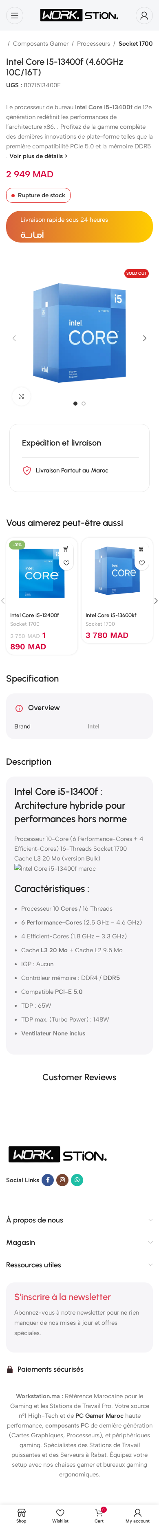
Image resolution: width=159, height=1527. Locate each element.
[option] (75, 404)
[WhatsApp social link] (77, 1180)
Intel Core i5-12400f (34, 615)
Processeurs (93, 43)
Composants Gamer (40, 43)
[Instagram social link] (62, 1180)
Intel (93, 726)
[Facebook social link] (48, 1180)
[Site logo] (79, 14)
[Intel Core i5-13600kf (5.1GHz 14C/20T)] (117, 573)
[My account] (144, 15)
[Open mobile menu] (14, 15)
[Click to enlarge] (21, 396)
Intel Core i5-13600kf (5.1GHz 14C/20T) (111, 618)
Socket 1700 (136, 43)
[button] (14, 338)
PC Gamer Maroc (99, 1415)
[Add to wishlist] (66, 563)
